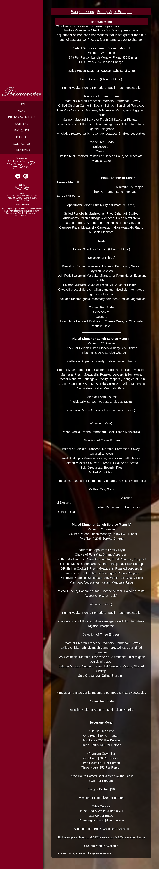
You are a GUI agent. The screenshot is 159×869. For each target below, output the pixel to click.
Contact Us (22, 143)
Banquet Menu (82, 11)
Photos (21, 137)
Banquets (21, 130)
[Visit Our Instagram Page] (25, 177)
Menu (22, 110)
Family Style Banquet (114, 11)
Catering (22, 124)
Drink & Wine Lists (21, 117)
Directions (22, 150)
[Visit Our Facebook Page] (17, 177)
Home (22, 104)
